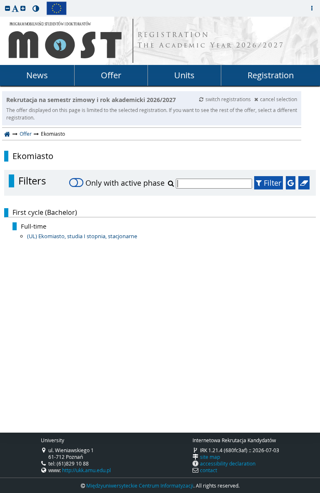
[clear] (304, 182)
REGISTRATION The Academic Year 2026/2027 (211, 40)
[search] (172, 183)
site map (210, 456)
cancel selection (278, 99)
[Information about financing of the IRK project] (56, 8)
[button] (7, 8)
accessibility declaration (227, 463)
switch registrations (228, 99)
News (37, 75)
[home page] (7, 133)
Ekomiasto (32, 156)
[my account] (311, 8)
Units (184, 75)
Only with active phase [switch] (125, 183)
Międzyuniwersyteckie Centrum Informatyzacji (139, 485)
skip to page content (2, 2)
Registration (271, 75)
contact (208, 470)
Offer (111, 75)
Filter (271, 183)
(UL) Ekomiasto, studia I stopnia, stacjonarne (82, 236)
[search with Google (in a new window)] (290, 182)
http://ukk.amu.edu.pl (86, 470)
